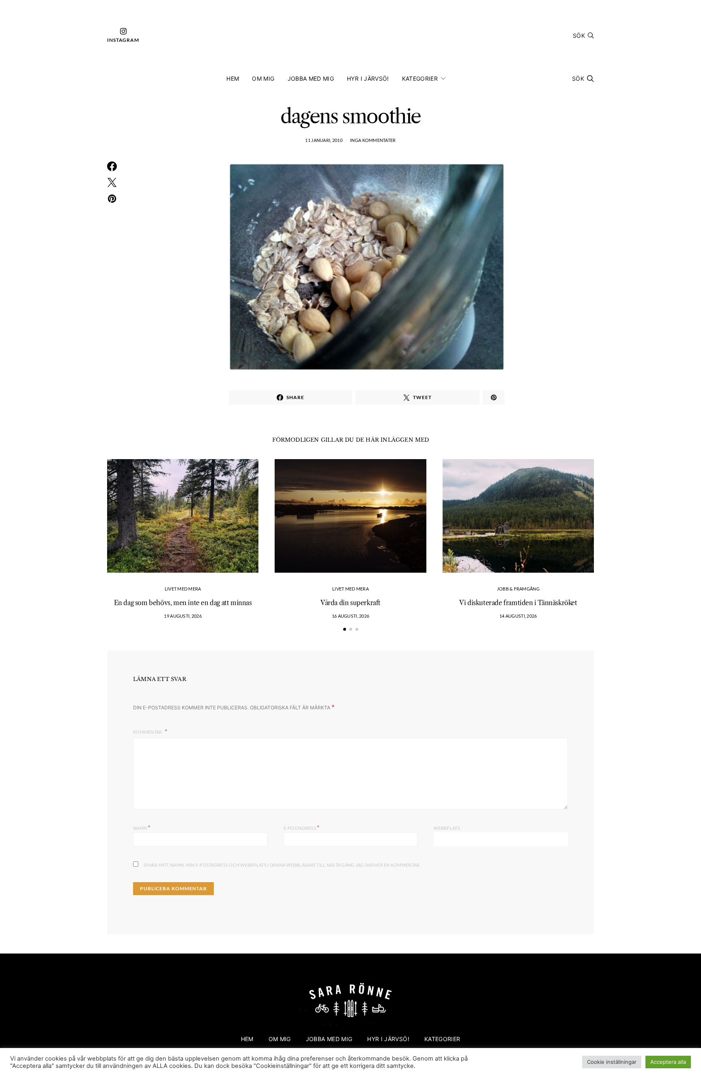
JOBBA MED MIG (311, 78)
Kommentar (148, 732)
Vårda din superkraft (350, 603)
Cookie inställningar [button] (611, 1062)
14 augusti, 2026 (518, 616)
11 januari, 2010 (323, 140)
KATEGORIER (420, 78)
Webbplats (447, 828)
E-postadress (302, 827)
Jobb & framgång (518, 588)
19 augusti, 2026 (182, 616)
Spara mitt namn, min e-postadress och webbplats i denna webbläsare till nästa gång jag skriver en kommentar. (282, 865)
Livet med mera (183, 588)
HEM (232, 78)
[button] (345, 629)
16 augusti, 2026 (350, 616)
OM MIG (263, 78)
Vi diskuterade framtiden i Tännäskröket (518, 603)
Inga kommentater (373, 140)
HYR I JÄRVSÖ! (368, 78)
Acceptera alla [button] (668, 1062)
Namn (142, 827)
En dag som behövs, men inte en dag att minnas (183, 603)
